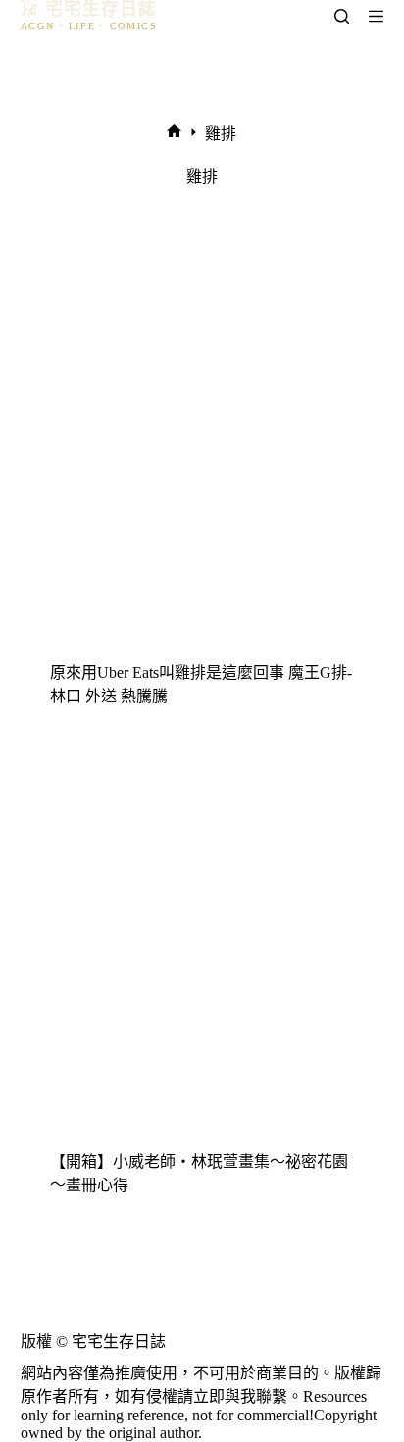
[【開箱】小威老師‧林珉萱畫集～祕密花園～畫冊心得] (202, 947)
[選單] (376, 16)
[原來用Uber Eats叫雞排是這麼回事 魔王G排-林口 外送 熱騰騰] (202, 458)
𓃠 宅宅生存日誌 (89, 9)
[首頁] (174, 132)
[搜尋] (341, 16)
